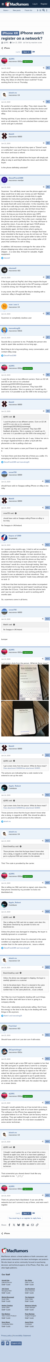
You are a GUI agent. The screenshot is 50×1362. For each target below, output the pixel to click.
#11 (47, 507)
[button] (2, 4)
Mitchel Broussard (8, 1297)
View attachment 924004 (12, 768)
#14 (47, 659)
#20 (47, 967)
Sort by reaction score (33, 43)
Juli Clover (5, 1288)
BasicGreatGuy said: (11, 846)
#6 (48, 313)
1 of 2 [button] (18, 52)
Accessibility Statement (22, 1336)
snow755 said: (8, 513)
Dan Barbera (6, 1314)
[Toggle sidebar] (47, 10)
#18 (47, 883)
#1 (48, 68)
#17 (47, 841)
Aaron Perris (29, 1322)
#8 (48, 375)
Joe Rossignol (30, 1288)
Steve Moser (6, 1322)
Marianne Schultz (31, 1305)
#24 (47, 1141)
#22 (47, 1059)
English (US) (16, 1343)
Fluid (2, 1340)
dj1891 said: (7, 417)
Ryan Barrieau (29, 1314)
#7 (48, 337)
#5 (48, 277)
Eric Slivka (28, 1280)
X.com (8, 1284)
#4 (48, 187)
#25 (47, 1195)
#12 (47, 545)
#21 (47, 1035)
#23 (47, 1102)
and (16, 462)
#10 (47, 481)
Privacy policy (6, 1336)
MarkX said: (7, 625)
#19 (47, 911)
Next (26, 52)
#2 (48, 102)
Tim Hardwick (29, 1297)
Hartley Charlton (7, 1305)
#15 (47, 755)
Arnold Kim (5, 1280)
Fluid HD (8, 1340)
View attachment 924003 (31, 768)
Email (3, 1284)
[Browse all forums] (40, 10)
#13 (47, 619)
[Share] (44, 67)
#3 (48, 143)
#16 (47, 795)
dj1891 (5, 43)
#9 (48, 411)
